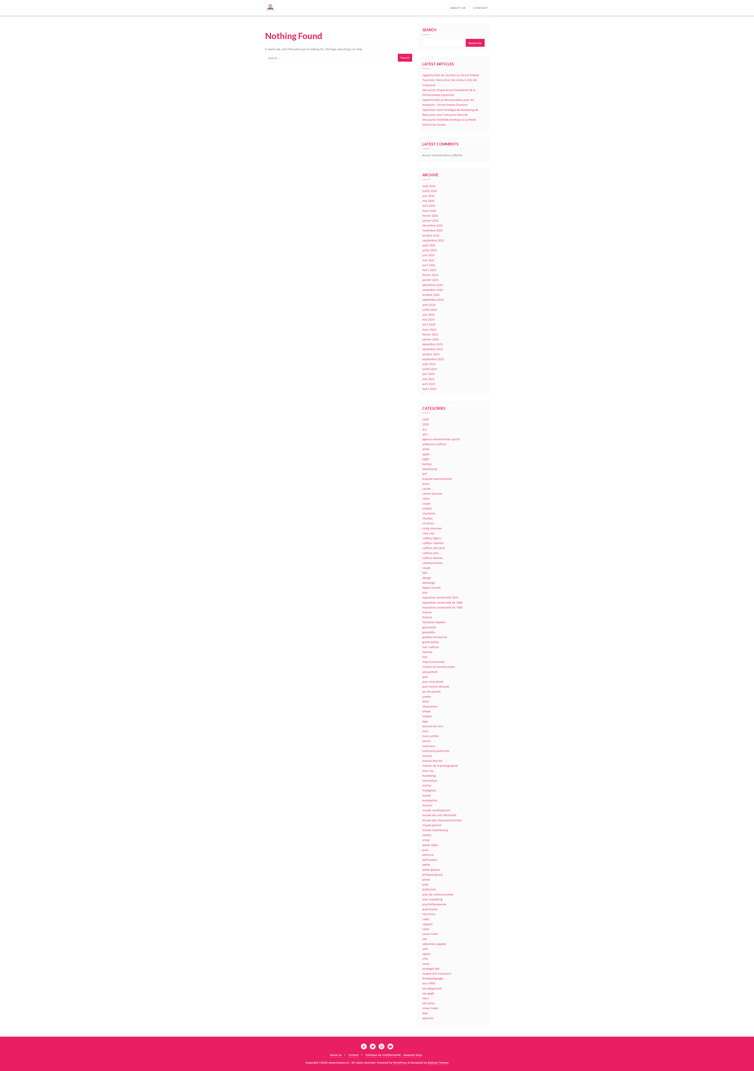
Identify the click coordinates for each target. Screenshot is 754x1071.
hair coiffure (430, 647)
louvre (426, 741)
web (425, 1013)
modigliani (429, 790)
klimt (425, 701)
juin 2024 (428, 314)
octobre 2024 (430, 295)
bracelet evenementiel (437, 479)
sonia (425, 964)
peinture (428, 855)
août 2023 (428, 364)
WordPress (400, 1062)
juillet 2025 (429, 250)
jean (425, 677)
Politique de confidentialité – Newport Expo (393, 1054)
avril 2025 (428, 265)
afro (425, 434)
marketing (429, 776)
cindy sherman (432, 528)
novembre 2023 (432, 349)
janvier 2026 (430, 220)
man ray (427, 771)
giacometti (429, 627)
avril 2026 (428, 205)
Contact (354, 1054)
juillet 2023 (429, 369)
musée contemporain (436, 810)
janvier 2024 (430, 339)
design (426, 578)
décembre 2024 (432, 285)
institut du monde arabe (438, 667)
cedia (425, 498)
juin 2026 (428, 196)
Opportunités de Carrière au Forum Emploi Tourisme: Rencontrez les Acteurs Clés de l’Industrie (450, 80)
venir (425, 998)
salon (425, 929)
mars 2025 (429, 270)
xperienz (428, 1018)
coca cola (428, 533)
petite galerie (431, 870)
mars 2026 (429, 211)
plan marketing (432, 899)
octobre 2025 (430, 235)
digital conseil (431, 587)
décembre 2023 (432, 344)
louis (425, 731)
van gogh (428, 993)
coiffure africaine (433, 548)
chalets (427, 508)
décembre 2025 (432, 225)
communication (432, 563)
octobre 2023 (430, 354)
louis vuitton (430, 736)
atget (425, 459)
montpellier (430, 800)
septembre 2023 (433, 359)
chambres (429, 513)
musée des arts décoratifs (439, 815)
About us (336, 1054)
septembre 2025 (433, 240)
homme (427, 652)
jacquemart (429, 672)
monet (426, 795)
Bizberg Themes (438, 1062)
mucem (427, 805)
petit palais (429, 860)
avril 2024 (428, 324)
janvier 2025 (430, 280)
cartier (426, 489)
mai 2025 (428, 260)
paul (425, 850)
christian (428, 523)
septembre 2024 (433, 300)
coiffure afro (430, 553)
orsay (425, 840)
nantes (426, 835)
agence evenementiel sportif (441, 439)
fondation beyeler (434, 622)
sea (424, 939)
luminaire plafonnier (436, 751)
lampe (426, 711)
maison (427, 756)
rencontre (428, 914)
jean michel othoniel (435, 686)
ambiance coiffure (434, 444)
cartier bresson (432, 493)
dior (425, 592)
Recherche (475, 43)
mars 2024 (429, 329)
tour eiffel (428, 983)
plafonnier (429, 889)
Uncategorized (431, 988)
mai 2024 (428, 319)
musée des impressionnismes (442, 820)
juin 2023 (428, 374)
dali (424, 573)
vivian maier (430, 1008)
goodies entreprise (434, 637)
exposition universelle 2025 (440, 597)
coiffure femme (432, 558)
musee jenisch (431, 825)
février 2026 (430, 215)
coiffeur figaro (431, 538)
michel (426, 785)
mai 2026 (428, 201)
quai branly (429, 909)
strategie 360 (430, 968)
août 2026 (428, 186)
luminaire (428, 746)
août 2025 (428, 245)
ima (424, 657)
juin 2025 (428, 255)
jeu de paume (431, 691)
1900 (425, 419)
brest (425, 484)
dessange (428, 583)
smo (425, 958)
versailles (428, 1003)
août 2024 (428, 305)
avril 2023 (428, 384)
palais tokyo (430, 845)
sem (425, 949)
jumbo (426, 696)
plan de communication (438, 894)
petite (426, 864)
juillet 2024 (429, 310)
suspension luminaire (436, 973)
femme (427, 612)
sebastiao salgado (434, 944)
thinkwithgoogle (432, 978)
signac (426, 954)
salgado (427, 924)
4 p (424, 429)
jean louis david (432, 682)
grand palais (430, 642)
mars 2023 (429, 389)
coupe (426, 568)
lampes (427, 716)
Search (429, 30)
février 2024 (430, 334)
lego (425, 721)
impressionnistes (433, 662)
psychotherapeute (434, 904)
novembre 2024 (432, 290)
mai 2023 (428, 379)
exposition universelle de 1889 (442, 602)
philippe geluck (432, 874)
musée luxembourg (435, 830)
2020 (425, 424)
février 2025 (430, 275)
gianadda (428, 632)
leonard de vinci (433, 726)
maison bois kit (432, 761)
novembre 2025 (432, 230)
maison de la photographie (440, 766)
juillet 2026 (429, 191)
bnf (424, 474)
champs (427, 518)
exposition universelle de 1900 (442, 607)
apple (426, 454)
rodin (425, 919)
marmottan (429, 780)
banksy (427, 464)
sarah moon (430, 934)
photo (426, 879)
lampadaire (429, 706)
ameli (426, 449)
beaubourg (429, 469)
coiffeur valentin (433, 543)
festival (427, 617)
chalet (426, 503)
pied (425, 884)
